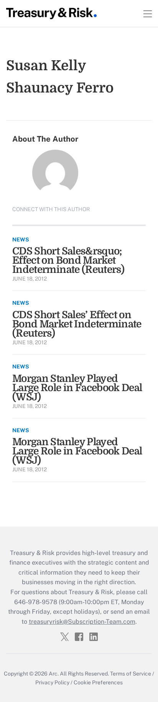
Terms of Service (130, 674)
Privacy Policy (52, 682)
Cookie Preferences (98, 682)
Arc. (54, 674)
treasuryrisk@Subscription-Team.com (82, 621)
